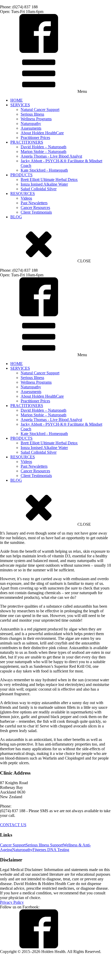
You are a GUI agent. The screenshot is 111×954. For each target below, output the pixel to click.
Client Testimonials (36, 212)
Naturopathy (31, 123)
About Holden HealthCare (42, 133)
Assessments (31, 128)
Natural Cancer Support (40, 109)
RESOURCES (22, 193)
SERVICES (20, 105)
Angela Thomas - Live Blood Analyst (51, 156)
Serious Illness (32, 114)
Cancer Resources (35, 207)
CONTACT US (13, 825)
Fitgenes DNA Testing (51, 849)
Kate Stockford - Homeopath (44, 170)
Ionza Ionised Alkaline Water (44, 184)
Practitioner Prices (35, 137)
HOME (16, 100)
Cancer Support (13, 845)
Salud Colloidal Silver (39, 189)
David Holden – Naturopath (43, 147)
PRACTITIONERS (26, 142)
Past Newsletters (34, 203)
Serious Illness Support (44, 845)
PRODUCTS (21, 175)
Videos (26, 198)
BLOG (16, 217)
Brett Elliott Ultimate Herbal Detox (49, 179)
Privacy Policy (12, 902)
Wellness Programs (36, 119)
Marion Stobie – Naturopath (43, 151)
